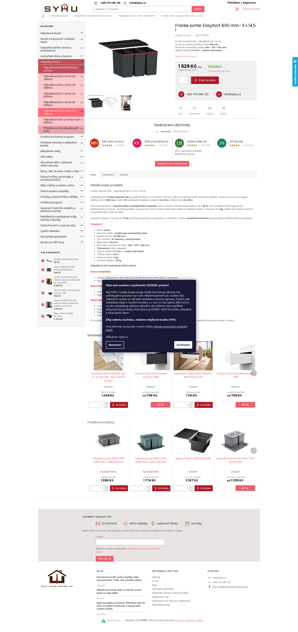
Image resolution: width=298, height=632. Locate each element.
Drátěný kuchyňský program (57, 136)
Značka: (183, 35)
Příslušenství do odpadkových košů (61, 129)
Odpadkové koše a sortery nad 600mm (62, 121)
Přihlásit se (104, 558)
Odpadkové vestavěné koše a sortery (61, 69)
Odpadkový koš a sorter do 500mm (59, 103)
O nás (155, 580)
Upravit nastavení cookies (189, 620)
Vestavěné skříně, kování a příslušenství (56, 49)
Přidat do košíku (207, 80)
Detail (160, 404)
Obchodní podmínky (162, 588)
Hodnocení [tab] (108, 174)
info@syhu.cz (219, 577)
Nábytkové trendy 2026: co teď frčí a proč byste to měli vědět (119, 591)
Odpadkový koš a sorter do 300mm (59, 77)
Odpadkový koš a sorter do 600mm (59, 112)
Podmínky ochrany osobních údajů (170, 592)
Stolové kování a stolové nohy (58, 225)
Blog (154, 585)
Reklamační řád (160, 596)
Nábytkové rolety (51, 151)
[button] (106, 403)
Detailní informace (185, 56)
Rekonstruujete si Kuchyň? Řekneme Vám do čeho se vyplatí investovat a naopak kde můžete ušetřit (121, 605)
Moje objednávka (161, 604)
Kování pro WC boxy (52, 242)
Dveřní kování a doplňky (55, 191)
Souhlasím (183, 345)
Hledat (198, 9)
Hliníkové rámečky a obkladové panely (59, 144)
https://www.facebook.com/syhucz (230, 586)
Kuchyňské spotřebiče (53, 236)
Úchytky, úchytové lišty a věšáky (59, 196)
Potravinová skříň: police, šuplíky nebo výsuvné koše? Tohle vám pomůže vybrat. (119, 578)
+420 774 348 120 (221, 582)
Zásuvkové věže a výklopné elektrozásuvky (56, 164)
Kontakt (156, 577)
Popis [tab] (93, 174)
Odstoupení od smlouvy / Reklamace (171, 600)
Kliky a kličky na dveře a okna (57, 185)
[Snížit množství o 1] (189, 82)
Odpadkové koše (50, 61)
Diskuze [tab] (124, 174)
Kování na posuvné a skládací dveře (58, 40)
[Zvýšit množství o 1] (189, 78)
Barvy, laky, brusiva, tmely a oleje (60, 171)
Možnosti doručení (221, 71)
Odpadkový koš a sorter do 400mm (59, 86)
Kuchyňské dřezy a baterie (56, 56)
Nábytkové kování (51, 33)
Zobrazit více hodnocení (172, 163)
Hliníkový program (51, 202)
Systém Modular (50, 231)
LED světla (47, 156)
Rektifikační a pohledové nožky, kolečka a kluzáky (59, 218)
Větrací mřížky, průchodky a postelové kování (57, 178)
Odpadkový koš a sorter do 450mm (59, 95)
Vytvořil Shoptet (114, 620)
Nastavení (115, 345)
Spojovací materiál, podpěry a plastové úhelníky (58, 209)
